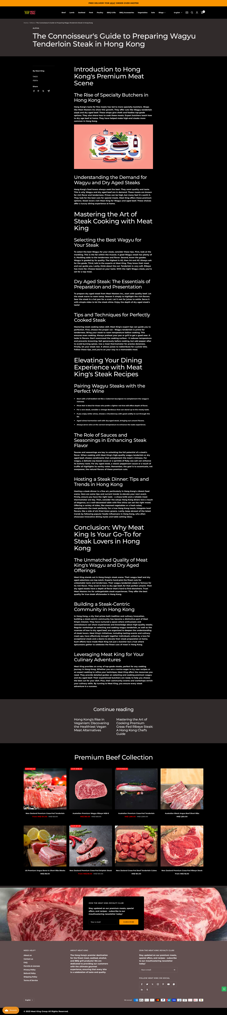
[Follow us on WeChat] (173, 984)
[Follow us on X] (152, 984)
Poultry (100, 12)
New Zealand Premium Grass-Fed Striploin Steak (91, 870)
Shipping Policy (30, 977)
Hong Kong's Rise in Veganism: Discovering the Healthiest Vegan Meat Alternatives (91, 725)
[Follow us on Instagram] (157, 984)
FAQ (25, 962)
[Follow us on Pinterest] (163, 984)
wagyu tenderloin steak (126, 583)
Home (26, 23)
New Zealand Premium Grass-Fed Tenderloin (45, 813)
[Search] (192, 12)
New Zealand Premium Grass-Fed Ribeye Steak (182, 870)
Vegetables (142, 12)
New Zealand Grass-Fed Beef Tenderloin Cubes (136, 870)
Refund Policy (30, 973)
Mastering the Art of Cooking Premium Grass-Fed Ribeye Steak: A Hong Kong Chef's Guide (134, 727)
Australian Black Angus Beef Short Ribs (182, 813)
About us (28, 955)
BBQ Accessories (126, 12)
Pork (91, 12)
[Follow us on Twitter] (147, 984)
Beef (64, 12)
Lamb (71, 12)
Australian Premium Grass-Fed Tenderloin (136, 813)
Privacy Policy (29, 970)
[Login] (197, 12)
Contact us (28, 959)
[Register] (174, 970)
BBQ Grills (111, 12)
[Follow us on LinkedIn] (141, 989)
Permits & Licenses (32, 966)
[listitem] (34, 91)
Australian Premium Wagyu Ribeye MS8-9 (91, 813)
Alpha (36, 28)
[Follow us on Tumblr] (147, 989)
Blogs (161, 12)
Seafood (81, 12)
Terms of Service (31, 980)
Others (32, 23)
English (177, 12)
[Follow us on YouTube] (168, 984)
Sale (153, 12)
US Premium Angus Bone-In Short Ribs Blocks (45, 870)
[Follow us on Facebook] (141, 984)
